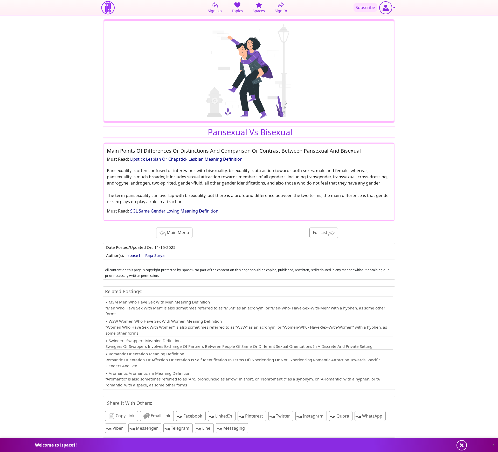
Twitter (279, 416)
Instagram (309, 416)
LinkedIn (220, 416)
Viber (114, 428)
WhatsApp (368, 416)
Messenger (143, 428)
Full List (320, 232)
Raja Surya (155, 255)
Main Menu (177, 232)
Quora (339, 416)
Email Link (160, 416)
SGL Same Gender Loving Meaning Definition (174, 211)
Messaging (231, 428)
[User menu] (387, 7)
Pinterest (250, 416)
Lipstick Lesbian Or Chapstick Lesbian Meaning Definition (186, 159)
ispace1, (135, 255)
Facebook (189, 416)
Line (203, 428)
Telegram (176, 428)
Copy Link (125, 416)
